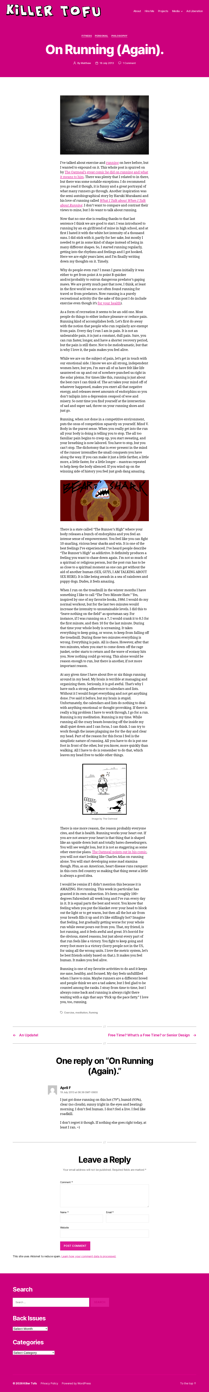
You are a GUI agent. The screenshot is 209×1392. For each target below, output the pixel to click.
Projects (163, 11)
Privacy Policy (49, 1383)
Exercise (69, 1012)
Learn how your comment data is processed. (88, 1256)
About (137, 11)
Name (64, 1212)
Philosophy (119, 36)
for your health (109, 303)
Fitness (87, 36)
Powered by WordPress (76, 1383)
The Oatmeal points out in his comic (119, 852)
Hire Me (149, 11)
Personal (101, 36)
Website (64, 1227)
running (112, 163)
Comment (66, 1182)
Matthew (86, 63)
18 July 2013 (107, 63)
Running (93, 1012)
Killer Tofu (30, 1383)
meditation (81, 1012)
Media (176, 11)
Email (110, 1212)
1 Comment (129, 63)
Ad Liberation (194, 11)
